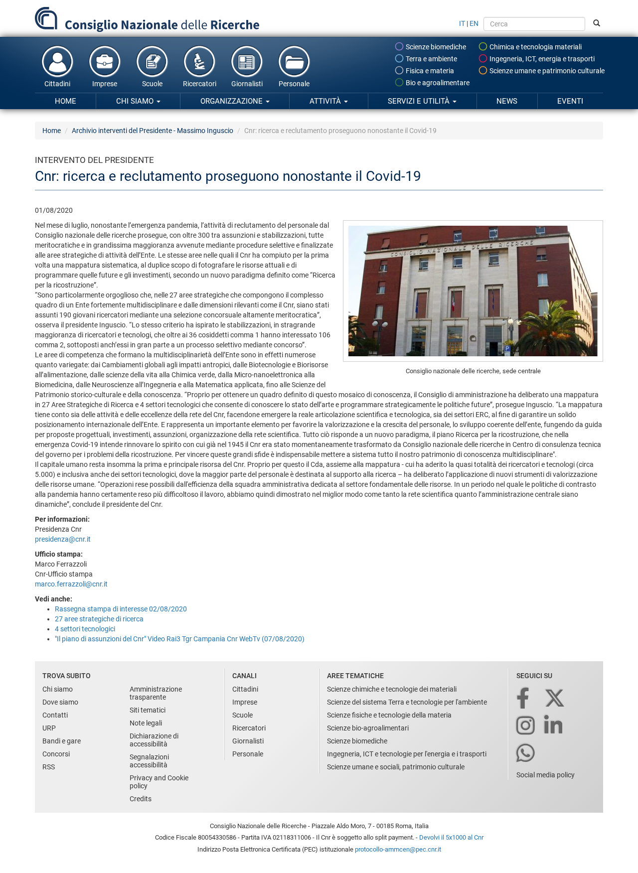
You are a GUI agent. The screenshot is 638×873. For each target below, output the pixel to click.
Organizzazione (232, 101)
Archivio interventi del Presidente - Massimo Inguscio (152, 131)
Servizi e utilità (420, 101)
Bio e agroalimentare (437, 83)
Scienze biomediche (435, 47)
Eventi (570, 101)
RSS (48, 767)
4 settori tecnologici (85, 629)
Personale (294, 84)
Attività (326, 101)
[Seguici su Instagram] (526, 726)
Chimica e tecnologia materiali (535, 47)
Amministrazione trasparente (156, 693)
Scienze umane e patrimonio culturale (546, 71)
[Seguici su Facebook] (523, 699)
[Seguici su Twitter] (555, 699)
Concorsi (56, 754)
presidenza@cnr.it (63, 539)
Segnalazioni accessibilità (149, 761)
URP (49, 728)
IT (462, 23)
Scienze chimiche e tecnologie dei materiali (392, 689)
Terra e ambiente (430, 59)
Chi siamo (136, 101)
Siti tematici (147, 710)
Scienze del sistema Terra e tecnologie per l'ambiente (407, 702)
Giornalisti (247, 84)
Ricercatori (199, 84)
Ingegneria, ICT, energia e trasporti (541, 59)
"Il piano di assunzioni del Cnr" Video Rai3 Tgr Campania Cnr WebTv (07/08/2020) (180, 639)
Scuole (152, 84)
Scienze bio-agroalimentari (368, 728)
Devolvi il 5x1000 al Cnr (451, 837)
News (506, 101)
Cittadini (57, 84)
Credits (141, 799)
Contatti (55, 715)
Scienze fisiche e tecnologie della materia (389, 715)
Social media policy (545, 775)
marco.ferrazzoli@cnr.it (71, 584)
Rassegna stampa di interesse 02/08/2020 (121, 609)
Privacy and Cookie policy (159, 782)
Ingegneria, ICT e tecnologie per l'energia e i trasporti (406, 754)
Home (65, 101)
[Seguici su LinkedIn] (554, 726)
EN (474, 23)
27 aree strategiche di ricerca (99, 619)
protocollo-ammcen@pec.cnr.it (398, 849)
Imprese (104, 84)
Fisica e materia (429, 71)
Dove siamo (60, 702)
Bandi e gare (61, 741)
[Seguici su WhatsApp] (526, 753)
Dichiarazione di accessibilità (154, 740)
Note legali (146, 723)
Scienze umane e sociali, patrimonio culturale (396, 767)
